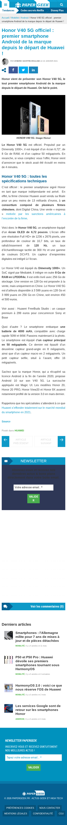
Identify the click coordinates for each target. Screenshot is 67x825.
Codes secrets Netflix (32, 10)
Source (6, 421)
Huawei (19, 430)
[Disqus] (33, 560)
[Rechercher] (61, 5)
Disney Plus (57, 10)
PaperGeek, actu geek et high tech (32, 4)
